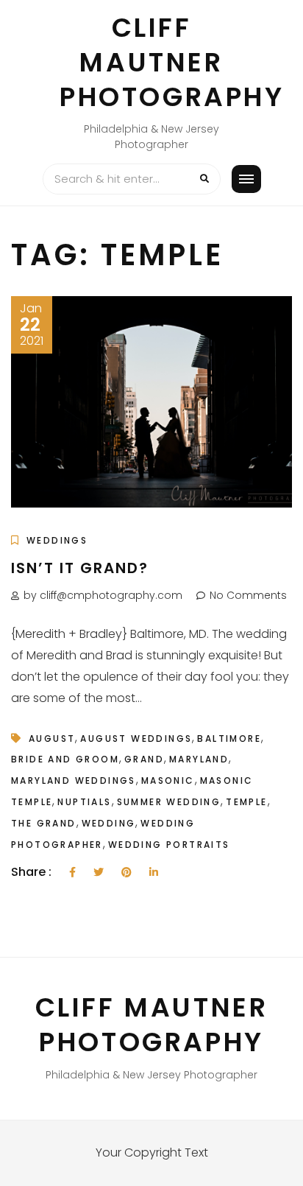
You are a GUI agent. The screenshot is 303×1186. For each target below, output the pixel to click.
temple (246, 802)
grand (144, 759)
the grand (43, 823)
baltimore (229, 738)
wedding (109, 823)
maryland (199, 759)
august (52, 738)
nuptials (84, 802)
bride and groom (65, 759)
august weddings (136, 738)
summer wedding (169, 802)
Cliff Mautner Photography (172, 62)
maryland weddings (73, 780)
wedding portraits (169, 844)
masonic (168, 780)
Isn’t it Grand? (80, 568)
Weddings (57, 540)
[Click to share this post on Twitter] (98, 872)
